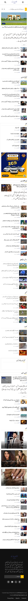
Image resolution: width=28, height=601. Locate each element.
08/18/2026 (17, 72)
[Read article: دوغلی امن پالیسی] (24, 129)
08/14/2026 (17, 411)
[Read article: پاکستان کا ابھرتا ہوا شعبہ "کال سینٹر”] (24, 135)
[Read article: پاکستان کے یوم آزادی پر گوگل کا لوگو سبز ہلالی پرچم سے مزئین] (23, 279)
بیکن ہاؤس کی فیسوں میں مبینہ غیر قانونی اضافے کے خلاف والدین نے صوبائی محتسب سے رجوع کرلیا (10, 82)
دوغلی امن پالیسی (17, 128)
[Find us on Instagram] (8, 582)
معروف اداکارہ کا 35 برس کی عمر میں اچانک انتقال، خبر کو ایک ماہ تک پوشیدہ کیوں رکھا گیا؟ (20, 186)
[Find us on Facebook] (19, 582)
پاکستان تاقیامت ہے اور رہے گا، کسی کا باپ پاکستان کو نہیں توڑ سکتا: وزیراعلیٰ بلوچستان (11, 400)
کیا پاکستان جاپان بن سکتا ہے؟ (15, 145)
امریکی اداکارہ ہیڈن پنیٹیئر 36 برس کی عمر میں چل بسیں (12, 246)
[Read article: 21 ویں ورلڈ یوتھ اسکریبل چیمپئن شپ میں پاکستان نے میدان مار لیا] (24, 541)
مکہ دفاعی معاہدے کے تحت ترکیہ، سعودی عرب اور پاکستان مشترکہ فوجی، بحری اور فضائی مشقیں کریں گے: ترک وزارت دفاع (20, 378)
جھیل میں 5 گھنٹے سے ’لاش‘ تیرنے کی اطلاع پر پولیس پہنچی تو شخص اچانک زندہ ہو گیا (10, 408)
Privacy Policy (10, 598)
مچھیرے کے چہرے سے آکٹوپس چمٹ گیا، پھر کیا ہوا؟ (12, 494)
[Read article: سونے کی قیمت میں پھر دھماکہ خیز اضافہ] (23, 352)
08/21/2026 (24, 31)
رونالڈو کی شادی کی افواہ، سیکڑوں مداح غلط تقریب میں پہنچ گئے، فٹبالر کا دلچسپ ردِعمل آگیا (10, 533)
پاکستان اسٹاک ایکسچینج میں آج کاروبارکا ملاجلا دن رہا (11, 330)
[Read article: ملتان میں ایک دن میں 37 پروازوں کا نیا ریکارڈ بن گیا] (24, 416)
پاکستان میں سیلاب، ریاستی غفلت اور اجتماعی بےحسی (13, 139)
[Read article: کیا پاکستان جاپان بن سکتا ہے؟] (24, 147)
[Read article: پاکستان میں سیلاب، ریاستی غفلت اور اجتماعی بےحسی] (24, 141)
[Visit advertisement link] (14, 165)
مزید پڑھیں (23, 44)
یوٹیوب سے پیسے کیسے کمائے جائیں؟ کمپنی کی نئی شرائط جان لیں (12, 526)
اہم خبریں (3, 23)
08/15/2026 (15, 273)
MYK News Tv (20, 592)
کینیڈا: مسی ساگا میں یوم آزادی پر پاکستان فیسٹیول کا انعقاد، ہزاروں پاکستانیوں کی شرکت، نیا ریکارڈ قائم (11, 214)
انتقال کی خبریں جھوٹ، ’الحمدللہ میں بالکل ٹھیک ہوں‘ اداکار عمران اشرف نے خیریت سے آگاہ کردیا (10, 69)
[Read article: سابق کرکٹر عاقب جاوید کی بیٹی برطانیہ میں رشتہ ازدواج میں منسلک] (24, 514)
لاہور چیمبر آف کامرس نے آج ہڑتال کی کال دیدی (11, 344)
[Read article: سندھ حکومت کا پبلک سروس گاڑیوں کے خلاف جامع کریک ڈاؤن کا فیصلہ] (24, 49)
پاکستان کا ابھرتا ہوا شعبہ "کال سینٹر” (14, 134)
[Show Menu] (23, 2)
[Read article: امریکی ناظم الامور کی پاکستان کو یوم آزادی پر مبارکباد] (24, 501)
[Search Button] (5, 2)
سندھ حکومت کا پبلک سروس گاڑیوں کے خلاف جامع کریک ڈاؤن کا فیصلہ (10, 48)
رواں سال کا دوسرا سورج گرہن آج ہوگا (14, 420)
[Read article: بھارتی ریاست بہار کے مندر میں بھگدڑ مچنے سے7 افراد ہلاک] (24, 253)
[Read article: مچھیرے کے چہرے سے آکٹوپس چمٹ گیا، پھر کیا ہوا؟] (24, 495)
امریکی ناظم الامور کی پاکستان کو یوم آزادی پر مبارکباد (13, 500)
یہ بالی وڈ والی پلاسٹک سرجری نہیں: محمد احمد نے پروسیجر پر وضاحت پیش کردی (10, 519)
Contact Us (24, 598)
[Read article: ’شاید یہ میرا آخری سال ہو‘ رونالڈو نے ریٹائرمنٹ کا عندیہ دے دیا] (24, 235)
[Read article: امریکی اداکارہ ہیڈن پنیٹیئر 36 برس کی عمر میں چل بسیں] (24, 247)
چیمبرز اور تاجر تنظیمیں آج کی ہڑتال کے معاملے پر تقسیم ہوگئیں (10, 337)
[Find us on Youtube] (12, 582)
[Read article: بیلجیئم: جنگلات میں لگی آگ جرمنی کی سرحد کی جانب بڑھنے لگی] (24, 241)
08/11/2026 (17, 528)
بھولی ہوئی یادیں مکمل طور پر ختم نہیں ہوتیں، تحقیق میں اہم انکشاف (9, 271)
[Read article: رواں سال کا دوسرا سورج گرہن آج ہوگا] (24, 422)
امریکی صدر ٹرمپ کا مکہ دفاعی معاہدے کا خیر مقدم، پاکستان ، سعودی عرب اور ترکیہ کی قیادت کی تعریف (10, 227)
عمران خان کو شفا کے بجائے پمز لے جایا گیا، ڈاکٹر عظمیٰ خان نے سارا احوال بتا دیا (12, 9)
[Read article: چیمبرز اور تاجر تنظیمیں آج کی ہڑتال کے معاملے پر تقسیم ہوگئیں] (23, 339)
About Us (18, 598)
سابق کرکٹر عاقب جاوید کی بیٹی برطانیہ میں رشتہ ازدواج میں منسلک (11, 513)
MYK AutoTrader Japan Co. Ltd (20, 595)
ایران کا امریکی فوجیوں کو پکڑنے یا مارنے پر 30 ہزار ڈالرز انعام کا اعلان (11, 221)
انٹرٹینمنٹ (3, 185)
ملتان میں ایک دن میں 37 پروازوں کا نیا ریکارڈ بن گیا (13, 414)
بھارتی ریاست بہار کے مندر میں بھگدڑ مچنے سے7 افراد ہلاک (12, 252)
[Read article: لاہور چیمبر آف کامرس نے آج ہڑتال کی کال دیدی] (23, 346)
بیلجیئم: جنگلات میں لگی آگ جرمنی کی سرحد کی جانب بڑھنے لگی (11, 240)
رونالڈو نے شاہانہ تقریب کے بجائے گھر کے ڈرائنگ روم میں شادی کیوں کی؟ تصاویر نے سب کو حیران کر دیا (10, 207)
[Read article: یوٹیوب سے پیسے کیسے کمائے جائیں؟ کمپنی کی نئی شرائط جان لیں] (24, 528)
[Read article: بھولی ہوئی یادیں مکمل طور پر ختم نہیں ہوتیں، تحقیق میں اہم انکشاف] (23, 273)
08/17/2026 (17, 217)
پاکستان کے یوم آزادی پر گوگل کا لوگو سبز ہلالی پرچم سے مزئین (10, 277)
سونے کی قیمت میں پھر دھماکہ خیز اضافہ (13, 351)
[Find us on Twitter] (15, 582)
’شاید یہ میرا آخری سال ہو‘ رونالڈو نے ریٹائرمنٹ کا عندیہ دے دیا (11, 234)
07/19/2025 (15, 339)
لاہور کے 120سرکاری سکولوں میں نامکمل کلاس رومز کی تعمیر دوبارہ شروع (10, 116)
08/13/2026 (15, 288)
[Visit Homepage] (14, 2)
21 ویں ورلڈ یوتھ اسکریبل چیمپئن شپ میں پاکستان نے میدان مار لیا (11, 539)
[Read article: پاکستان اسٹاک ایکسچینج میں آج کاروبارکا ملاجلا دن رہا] (23, 332)
